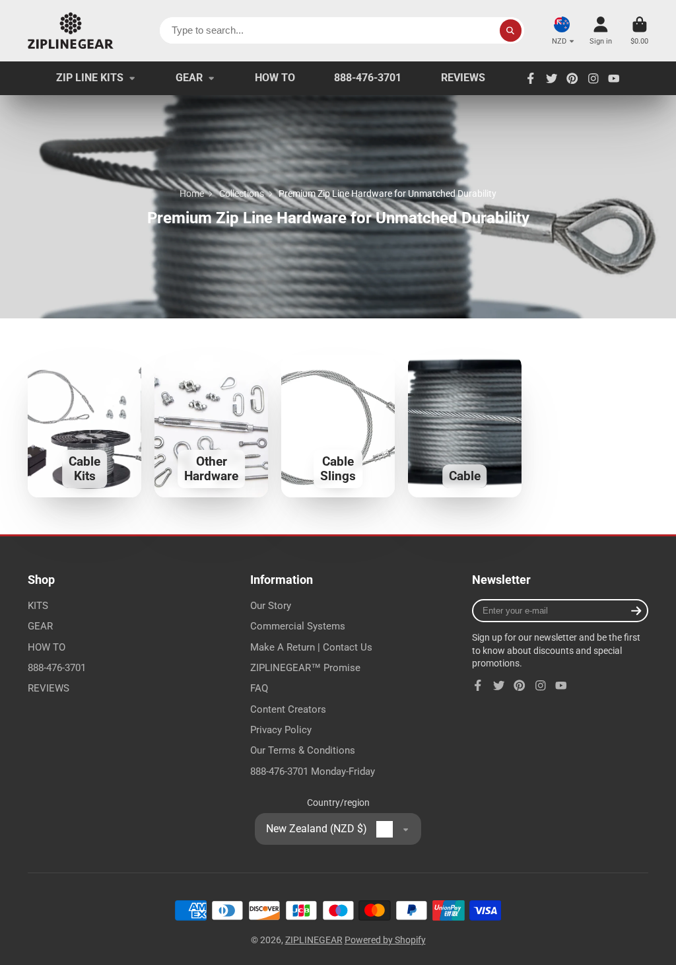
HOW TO (275, 77)
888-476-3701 (367, 77)
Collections (241, 193)
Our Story (270, 606)
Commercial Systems (297, 626)
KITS (38, 606)
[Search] (511, 30)
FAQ (259, 688)
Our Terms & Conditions (302, 750)
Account (601, 31)
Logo (71, 30)
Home (192, 193)
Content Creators (288, 709)
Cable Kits (84, 426)
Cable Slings (338, 426)
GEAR (189, 77)
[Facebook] (531, 79)
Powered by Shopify (385, 940)
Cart (639, 31)
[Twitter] (552, 79)
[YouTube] (614, 79)
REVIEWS (463, 77)
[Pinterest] (572, 79)
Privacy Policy (281, 730)
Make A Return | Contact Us (311, 647)
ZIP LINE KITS (89, 77)
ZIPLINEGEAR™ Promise (305, 668)
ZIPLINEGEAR (314, 940)
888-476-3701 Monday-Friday (312, 771)
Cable (465, 426)
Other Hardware (211, 426)
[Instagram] (593, 79)
